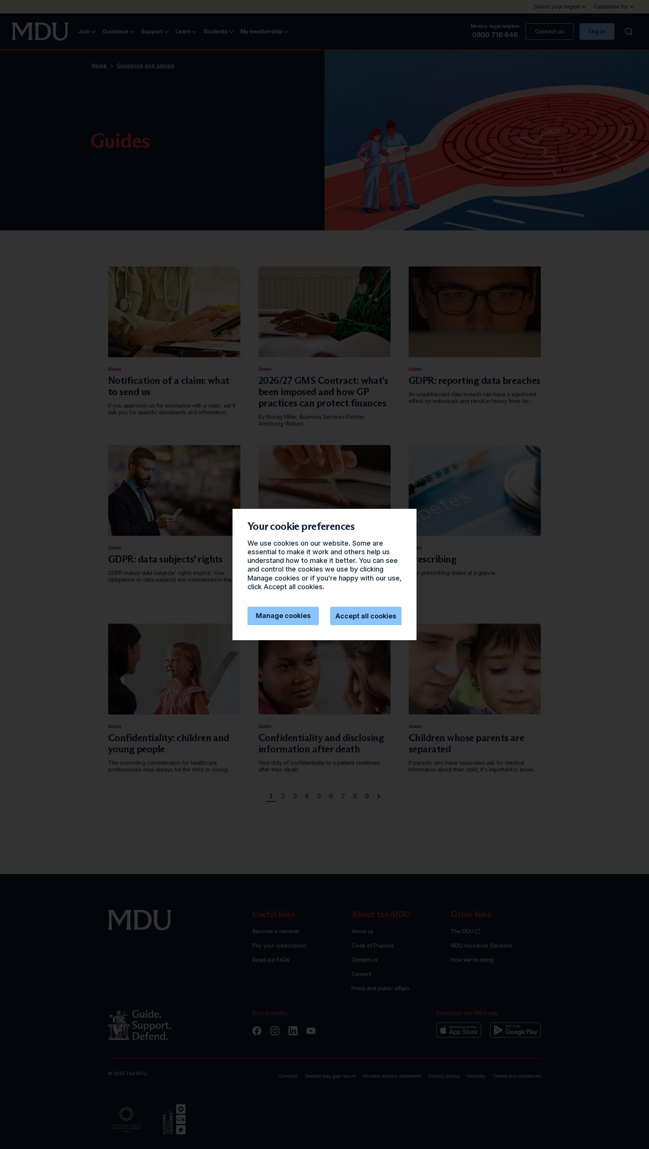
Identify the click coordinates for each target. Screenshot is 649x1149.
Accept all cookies (365, 616)
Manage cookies (283, 616)
